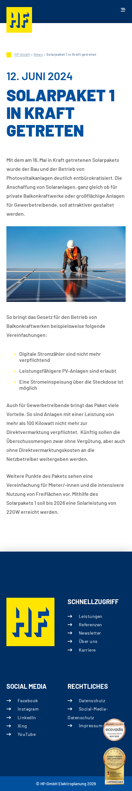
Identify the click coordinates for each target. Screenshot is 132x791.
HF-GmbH (22, 54)
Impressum (91, 725)
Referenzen (90, 624)
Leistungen (91, 616)
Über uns (88, 641)
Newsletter (90, 633)
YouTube (27, 734)
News (38, 54)
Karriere (87, 650)
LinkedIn (27, 717)
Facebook (28, 700)
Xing (22, 726)
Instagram (28, 709)
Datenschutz (92, 700)
